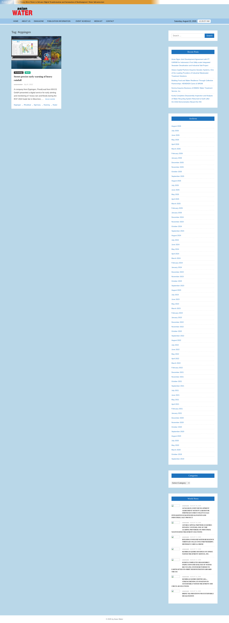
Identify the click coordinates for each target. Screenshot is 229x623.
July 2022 (175, 345)
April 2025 (175, 199)
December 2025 (178, 162)
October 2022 (177, 331)
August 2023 (176, 290)
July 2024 (175, 240)
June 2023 (176, 299)
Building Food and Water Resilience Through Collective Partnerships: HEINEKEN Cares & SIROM (192, 82)
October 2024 (177, 226)
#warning (47, 105)
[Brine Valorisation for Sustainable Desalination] (176, 594)
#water (55, 105)
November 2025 (178, 167)
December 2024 (178, 217)
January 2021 (177, 413)
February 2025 (177, 208)
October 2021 (177, 381)
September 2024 (178, 231)
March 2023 (176, 308)
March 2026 (176, 149)
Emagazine (39, 21)
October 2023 (177, 281)
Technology (19, 72)
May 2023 (175, 304)
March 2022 (176, 363)
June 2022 (176, 349)
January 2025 (177, 213)
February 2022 (177, 368)
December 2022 (178, 322)
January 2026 (177, 158)
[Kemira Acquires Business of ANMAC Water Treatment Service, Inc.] (176, 552)
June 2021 (176, 395)
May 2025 (175, 194)
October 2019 (177, 454)
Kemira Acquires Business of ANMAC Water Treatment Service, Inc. (192, 89)
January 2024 (177, 267)
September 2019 (178, 459)
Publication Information (58, 21)
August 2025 (176, 181)
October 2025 (177, 172)
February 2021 (177, 409)
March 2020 (176, 450)
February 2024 (177, 263)
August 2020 (176, 436)
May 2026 (175, 140)
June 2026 (176, 135)
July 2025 (175, 185)
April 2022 (175, 358)
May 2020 (175, 445)
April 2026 (175, 144)
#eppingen (17, 105)
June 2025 (176, 190)
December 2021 (178, 372)
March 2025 (176, 204)
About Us (26, 21)
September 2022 (178, 336)
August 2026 (176, 126)
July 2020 (175, 441)
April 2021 (175, 404)
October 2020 (177, 427)
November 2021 (178, 377)
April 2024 (175, 254)
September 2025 (178, 176)
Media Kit (98, 21)
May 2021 (175, 400)
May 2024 (175, 249)
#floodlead (27, 105)
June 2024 (176, 244)
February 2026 (177, 153)
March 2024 (176, 258)
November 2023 (178, 276)
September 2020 (178, 431)
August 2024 (176, 235)
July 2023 (175, 295)
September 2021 (178, 386)
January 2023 (177, 317)
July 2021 (175, 390)
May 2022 (175, 354)
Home (15, 21)
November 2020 (178, 422)
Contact (110, 21)
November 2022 (178, 327)
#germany (37, 105)
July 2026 (175, 131)
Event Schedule (83, 21)
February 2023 (177, 313)
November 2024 (178, 222)
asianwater (18, 84)
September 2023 (178, 286)
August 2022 (176, 340)
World (28, 72)
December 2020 (178, 418)
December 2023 (178, 272)
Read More (50, 99)
